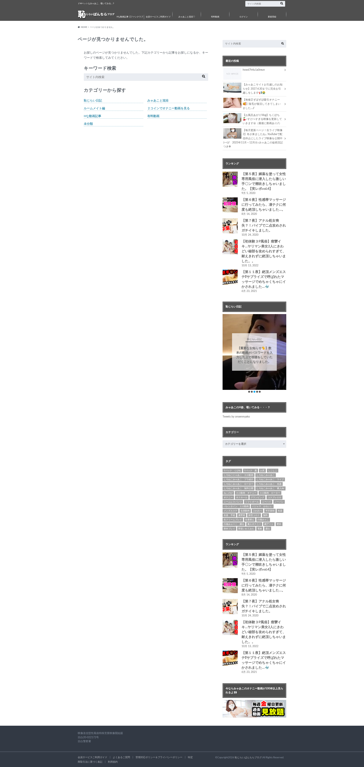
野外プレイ (229, 529)
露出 (267, 529)
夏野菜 (241, 515)
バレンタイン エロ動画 (236, 506)
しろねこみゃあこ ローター (238, 484)
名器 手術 (229, 515)
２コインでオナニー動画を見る (168, 108)
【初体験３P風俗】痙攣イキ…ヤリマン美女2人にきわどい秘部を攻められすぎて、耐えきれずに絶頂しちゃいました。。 (264, 251)
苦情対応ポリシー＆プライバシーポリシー (159, 757)
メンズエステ (230, 511)
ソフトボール (252, 502)
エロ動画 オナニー (246, 493)
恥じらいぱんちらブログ (248, 757)
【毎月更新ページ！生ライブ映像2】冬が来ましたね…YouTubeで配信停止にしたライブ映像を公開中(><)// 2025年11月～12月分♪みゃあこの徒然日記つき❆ (253, 138)
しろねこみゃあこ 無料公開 (238, 488)
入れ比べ (257, 511)
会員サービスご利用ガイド (158, 17)
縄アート (268, 524)
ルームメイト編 (94, 108)
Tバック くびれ (232, 470)
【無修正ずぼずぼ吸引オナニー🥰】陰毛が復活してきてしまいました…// (262, 103)
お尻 (262, 470)
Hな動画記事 (92, 116)
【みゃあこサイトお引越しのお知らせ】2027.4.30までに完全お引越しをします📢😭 (262, 88)
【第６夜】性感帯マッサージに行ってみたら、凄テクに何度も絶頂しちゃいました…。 (264, 204)
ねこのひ (228, 493)
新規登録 (272, 17)
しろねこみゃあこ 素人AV (270, 488)
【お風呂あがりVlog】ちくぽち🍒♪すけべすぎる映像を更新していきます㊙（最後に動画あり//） (262, 119)
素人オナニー (254, 524)
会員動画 (245, 511)
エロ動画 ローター (270, 493)
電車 (259, 529)
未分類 (88, 123)
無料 (265, 515)
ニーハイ (266, 502)
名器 (280, 511)
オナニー (228, 497)
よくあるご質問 (121, 757)
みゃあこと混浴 (158, 100)
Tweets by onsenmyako (236, 416)
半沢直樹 (270, 511)
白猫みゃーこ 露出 (234, 524)
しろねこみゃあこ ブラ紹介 (238, 479)
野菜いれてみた (246, 529)
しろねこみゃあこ (266, 475)
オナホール (241, 497)
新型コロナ (254, 515)
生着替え (249, 519)
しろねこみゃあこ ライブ (270, 479)
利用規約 (113, 762)
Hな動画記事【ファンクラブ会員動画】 (130, 19)
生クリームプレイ (233, 519)
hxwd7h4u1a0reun (254, 69)
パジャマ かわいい (262, 506)
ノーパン (279, 502)
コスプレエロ (274, 497)
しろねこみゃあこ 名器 (269, 484)
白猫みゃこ (263, 519)
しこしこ (272, 470)
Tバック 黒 (250, 470)
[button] (249, 392)
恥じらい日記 (93, 100)
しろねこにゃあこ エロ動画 (238, 475)
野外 (279, 524)
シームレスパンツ (233, 502)
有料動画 (215, 17)
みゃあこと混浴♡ (186, 17)
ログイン (243, 17)
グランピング (257, 497)
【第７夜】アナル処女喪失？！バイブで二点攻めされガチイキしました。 (264, 225)
